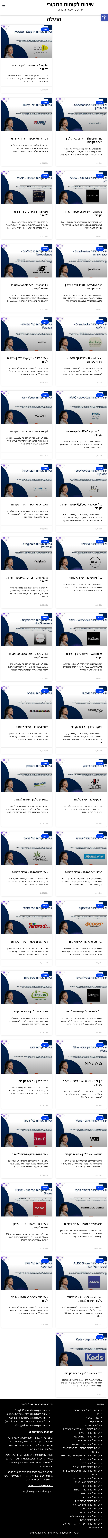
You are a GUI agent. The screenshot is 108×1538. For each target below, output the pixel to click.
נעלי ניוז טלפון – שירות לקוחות (85, 578)
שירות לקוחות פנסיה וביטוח (87, 1489)
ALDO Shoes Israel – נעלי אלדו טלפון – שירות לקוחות (84, 1298)
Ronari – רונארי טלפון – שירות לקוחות (31, 213)
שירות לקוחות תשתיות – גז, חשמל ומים (81, 1523)
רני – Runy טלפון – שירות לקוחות (29, 138)
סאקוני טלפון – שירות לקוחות (86, 727)
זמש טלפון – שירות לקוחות (33, 1081)
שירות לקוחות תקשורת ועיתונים (85, 1516)
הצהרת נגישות (93, 1417)
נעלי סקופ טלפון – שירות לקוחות (84, 942)
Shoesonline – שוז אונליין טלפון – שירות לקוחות (83, 140)
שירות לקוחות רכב (91, 1497)
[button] (104, 17)
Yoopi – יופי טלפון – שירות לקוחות (29, 431)
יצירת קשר (95, 1421)
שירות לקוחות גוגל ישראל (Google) (30, 1410)
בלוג (97, 1413)
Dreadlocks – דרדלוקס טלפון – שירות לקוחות (84, 359)
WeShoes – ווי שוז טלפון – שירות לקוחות (84, 655)
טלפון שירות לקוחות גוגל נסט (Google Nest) (26, 1421)
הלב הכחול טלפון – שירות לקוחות (29, 504)
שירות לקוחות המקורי (70, 4)
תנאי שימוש (94, 1527)
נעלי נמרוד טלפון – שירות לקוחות (29, 942)
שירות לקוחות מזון (91, 1485)
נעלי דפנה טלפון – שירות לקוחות (30, 1154)
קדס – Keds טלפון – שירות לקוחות (83, 1373)
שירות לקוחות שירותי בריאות (86, 1504)
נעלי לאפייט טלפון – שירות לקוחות (83, 1011)
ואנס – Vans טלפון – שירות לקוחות (83, 1154)
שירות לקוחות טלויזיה (89, 1459)
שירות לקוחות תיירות (90, 1512)
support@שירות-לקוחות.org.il (38, 1491)
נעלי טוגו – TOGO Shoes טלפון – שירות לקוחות (29, 1225)
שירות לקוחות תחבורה (89, 1508)
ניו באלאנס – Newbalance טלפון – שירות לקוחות (28, 286)
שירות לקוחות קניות (90, 1493)
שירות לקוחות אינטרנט (89, 1440)
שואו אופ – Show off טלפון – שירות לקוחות (83, 213)
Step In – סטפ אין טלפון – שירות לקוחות (30, 67)
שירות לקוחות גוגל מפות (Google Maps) (28, 1417)
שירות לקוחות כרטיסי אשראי (86, 1466)
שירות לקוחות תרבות (90, 1519)
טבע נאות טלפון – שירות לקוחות (30, 1011)
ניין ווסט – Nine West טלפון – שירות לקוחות (82, 1082)
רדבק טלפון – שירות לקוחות (87, 799)
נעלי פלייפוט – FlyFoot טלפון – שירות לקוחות (81, 506)
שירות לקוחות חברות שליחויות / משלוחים (80, 1455)
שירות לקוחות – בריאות (89, 1432)
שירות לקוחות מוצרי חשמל (87, 1482)
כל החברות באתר (91, 1425)
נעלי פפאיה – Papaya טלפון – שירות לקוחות (27, 359)
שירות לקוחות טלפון (90, 1463)
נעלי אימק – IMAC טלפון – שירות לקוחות (84, 433)
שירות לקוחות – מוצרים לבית (86, 1436)
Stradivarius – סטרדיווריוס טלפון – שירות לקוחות (82, 286)
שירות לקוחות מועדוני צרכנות (86, 1478)
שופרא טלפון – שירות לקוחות (32, 727)
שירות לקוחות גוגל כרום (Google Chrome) (26, 1413)
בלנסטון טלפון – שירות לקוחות (31, 799)
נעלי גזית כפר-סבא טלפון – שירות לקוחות (29, 1298)
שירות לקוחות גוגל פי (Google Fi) (31, 1425)
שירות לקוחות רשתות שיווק (87, 1501)
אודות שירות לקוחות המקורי (86, 1410)
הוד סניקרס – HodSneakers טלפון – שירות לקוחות (27, 655)
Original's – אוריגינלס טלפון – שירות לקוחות (27, 579)
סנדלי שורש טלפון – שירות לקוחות (83, 872)
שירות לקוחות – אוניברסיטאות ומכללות (81, 1429)
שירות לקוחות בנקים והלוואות (86, 1444)
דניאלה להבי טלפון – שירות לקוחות (83, 1224)
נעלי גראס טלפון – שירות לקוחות (30, 872)
